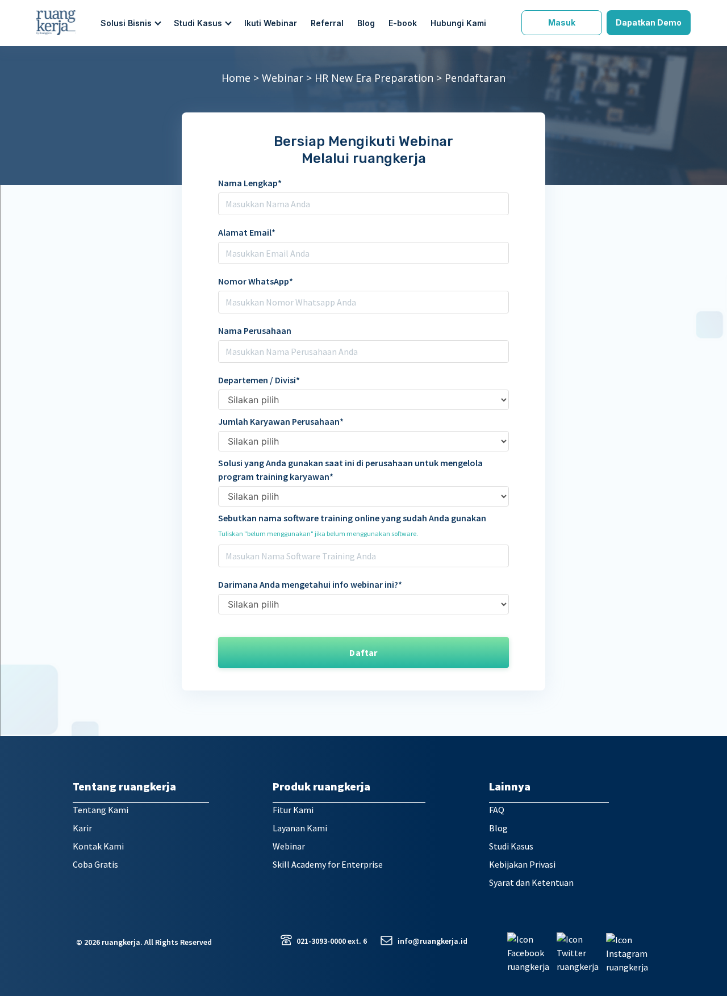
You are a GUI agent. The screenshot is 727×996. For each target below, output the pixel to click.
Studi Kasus (511, 846)
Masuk (561, 22)
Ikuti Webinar (270, 23)
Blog (366, 23)
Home (236, 78)
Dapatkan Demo (649, 22)
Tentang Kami (100, 809)
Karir (82, 828)
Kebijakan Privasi (522, 864)
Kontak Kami (98, 846)
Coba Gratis (95, 864)
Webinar (282, 78)
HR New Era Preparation (374, 78)
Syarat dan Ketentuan (531, 882)
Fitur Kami (293, 809)
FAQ (496, 809)
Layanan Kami (300, 828)
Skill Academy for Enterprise (328, 864)
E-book (402, 23)
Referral (327, 23)
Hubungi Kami (458, 23)
